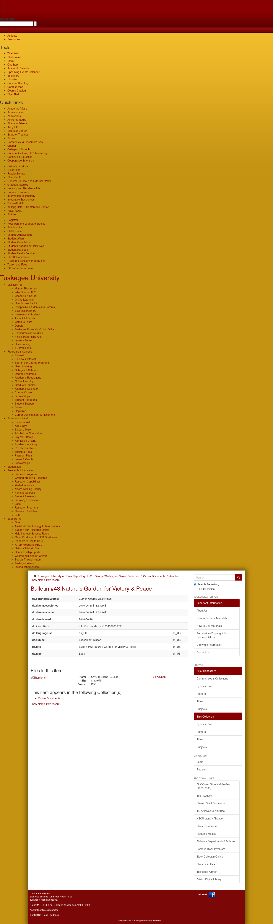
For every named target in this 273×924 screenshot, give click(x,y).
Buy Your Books (24, 437)
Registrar (12, 220)
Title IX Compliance (18, 257)
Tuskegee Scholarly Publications (26, 261)
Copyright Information (209, 644)
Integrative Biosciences (21, 199)
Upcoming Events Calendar (23, 72)
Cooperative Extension (20, 160)
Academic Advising (26, 444)
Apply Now (21, 426)
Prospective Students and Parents (35, 307)
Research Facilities (26, 511)
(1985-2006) (213, 786)
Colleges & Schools (18, 149)
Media (11, 32)
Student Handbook (18, 249)
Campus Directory (18, 83)
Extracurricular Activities (29, 333)
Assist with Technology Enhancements (37, 526)
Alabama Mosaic (206, 833)
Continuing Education (19, 157)
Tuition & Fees (23, 452)
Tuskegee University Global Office (35, 329)
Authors (201, 693)
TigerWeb (13, 28)
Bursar (11, 138)
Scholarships (14, 227)
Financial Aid (14, 177)
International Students (28, 314)
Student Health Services (21, 253)
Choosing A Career (26, 296)
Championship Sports (27, 552)
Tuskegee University (30, 277)
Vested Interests (24, 485)
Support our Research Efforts (32, 530)
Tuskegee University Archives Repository (61, 576)
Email (10, 61)
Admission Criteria (25, 440)
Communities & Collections (212, 678)
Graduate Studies (17, 184)
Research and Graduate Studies (26, 223)
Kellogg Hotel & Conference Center (28, 207)
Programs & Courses (19, 351)
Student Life (14, 466)
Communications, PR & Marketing (27, 153)
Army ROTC (14, 127)
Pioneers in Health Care (29, 541)
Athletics (12, 35)
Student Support (24, 403)
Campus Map (15, 87)
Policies (11, 214)
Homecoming (22, 344)
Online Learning (24, 299)
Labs (18, 504)
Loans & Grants (24, 459)
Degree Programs (25, 374)
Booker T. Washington (28, 559)
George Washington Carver (31, 556)
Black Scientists (206, 864)
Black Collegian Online (210, 856)
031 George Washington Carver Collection (114, 576)
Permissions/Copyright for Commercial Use (212, 635)
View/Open (159, 677)
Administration (15, 112)
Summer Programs (26, 474)
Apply (10, 2)
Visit (9, 9)
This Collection (206, 589)
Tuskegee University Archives (147, 920)
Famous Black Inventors (211, 849)
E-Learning (13, 170)
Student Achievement (19, 235)
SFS (17, 515)
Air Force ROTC (16, 119)
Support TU (14, 518)
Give (10, 5)
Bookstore (13, 75)
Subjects (202, 709)
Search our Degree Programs (32, 362)
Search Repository (208, 584)
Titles (200, 701)
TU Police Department (20, 268)
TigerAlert (13, 94)
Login (200, 762)
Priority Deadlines (25, 448)
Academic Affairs (17, 108)
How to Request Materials (212, 618)
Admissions (14, 116)
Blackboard (14, 57)
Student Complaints (18, 242)
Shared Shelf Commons (211, 803)
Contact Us (203, 652)
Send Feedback (51, 914)
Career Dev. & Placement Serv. (25, 142)
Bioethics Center (17, 131)
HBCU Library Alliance (210, 818)
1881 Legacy (204, 795)
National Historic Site (27, 548)
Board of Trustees (17, 134)
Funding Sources (25, 492)
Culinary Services (17, 166)
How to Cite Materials (209, 626)
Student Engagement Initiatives (25, 246)
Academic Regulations (28, 377)
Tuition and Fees (17, 264)
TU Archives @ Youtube (211, 811)
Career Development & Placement (35, 414)
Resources (13, 39)
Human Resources (18, 192)
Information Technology (21, 196)
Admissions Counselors (28, 433)
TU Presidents (23, 348)
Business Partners (25, 310)
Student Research (25, 496)
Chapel (11, 145)
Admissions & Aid (17, 418)
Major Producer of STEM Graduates (36, 537)
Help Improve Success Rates (32, 533)
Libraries (12, 79)
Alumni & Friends (17, 123)
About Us (202, 610)
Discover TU (14, 284)
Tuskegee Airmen (25, 563)
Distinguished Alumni (27, 567)
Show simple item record (45, 580)
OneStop (12, 64)
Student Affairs (16, 238)
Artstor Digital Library (209, 879)
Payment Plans (23, 455)
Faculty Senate (16, 173)
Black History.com (207, 826)
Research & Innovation (20, 470)
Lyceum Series (23, 340)
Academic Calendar (18, 68)
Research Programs (26, 507)
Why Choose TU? (25, 292)
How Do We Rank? (26, 303)
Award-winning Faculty (28, 489)
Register (202, 769)
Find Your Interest (25, 359)
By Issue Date (205, 686)
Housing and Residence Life (23, 188)
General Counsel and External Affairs (29, 181)
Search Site (7, 18)
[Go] (238, 577)
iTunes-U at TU (16, 203)
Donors (19, 325)
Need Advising (23, 366)
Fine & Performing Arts (28, 336)
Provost (19, 355)
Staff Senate (14, 231)
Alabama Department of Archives (216, 841)
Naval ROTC (14, 210)
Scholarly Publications (27, 500)
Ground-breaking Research (31, 478)
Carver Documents (154, 576)
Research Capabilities (27, 481)
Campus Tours (23, 322)
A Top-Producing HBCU (29, 544)
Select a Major (23, 429)
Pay (9, 13)
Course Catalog (16, 90)
